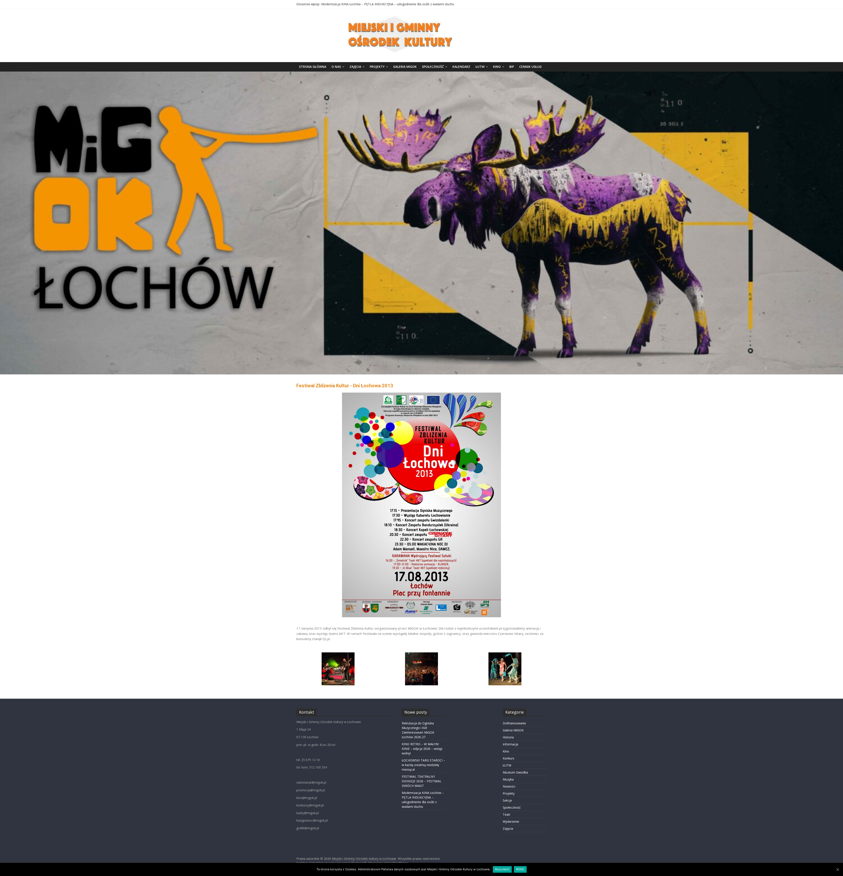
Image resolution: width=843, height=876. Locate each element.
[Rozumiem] (837, 869)
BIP (511, 67)
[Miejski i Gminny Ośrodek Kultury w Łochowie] (421, 74)
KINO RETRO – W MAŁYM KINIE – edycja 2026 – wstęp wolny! (422, 748)
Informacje (510, 744)
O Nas (336, 67)
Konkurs (508, 758)
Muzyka (508, 779)
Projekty (377, 67)
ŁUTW (480, 67)
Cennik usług (530, 67)
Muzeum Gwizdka (515, 772)
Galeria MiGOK (405, 67)
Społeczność (433, 67)
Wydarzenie (511, 821)
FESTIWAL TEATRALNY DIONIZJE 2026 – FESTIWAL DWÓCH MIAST (369, 4)
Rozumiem (502, 869)
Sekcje (507, 800)
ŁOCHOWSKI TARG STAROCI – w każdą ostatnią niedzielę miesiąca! (423, 765)
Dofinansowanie (514, 723)
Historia (508, 737)
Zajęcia (355, 67)
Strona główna (312, 67)
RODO (520, 869)
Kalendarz (461, 67)
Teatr (506, 814)
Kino (497, 67)
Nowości (509, 786)
